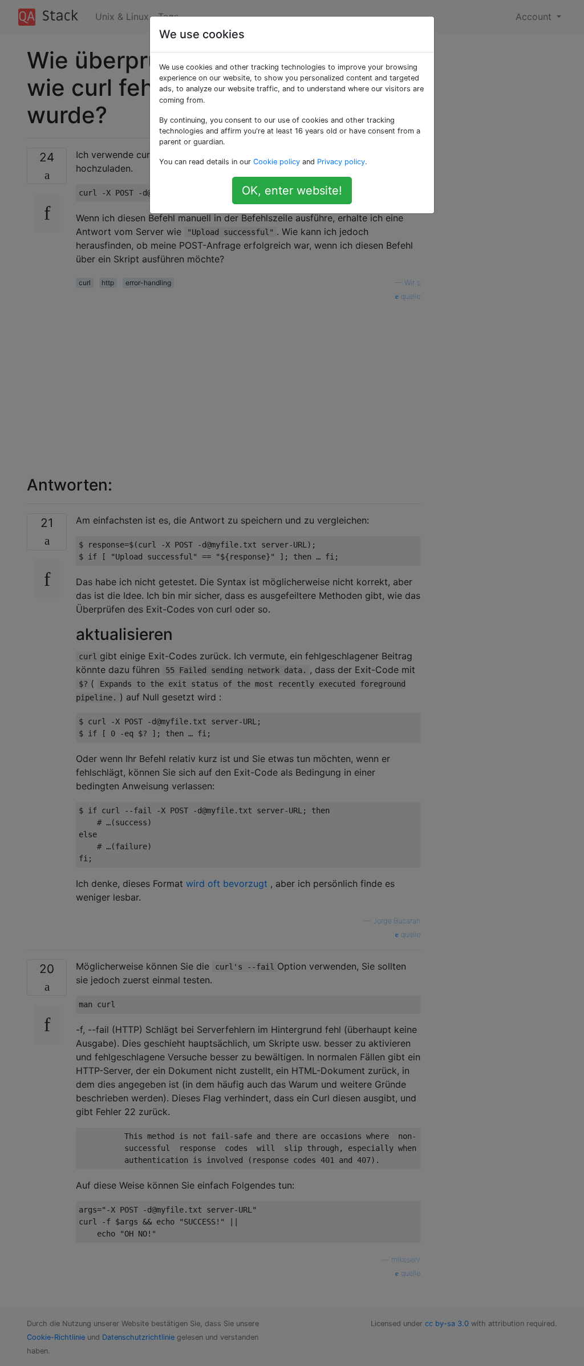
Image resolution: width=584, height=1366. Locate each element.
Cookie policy (276, 161)
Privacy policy (341, 161)
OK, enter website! (292, 190)
